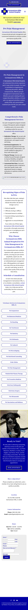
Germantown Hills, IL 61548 (14, 500)
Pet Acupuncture (14, 311)
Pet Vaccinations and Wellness (14, 402)
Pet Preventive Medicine (14, 379)
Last (16, 541)
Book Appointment (13, 4)
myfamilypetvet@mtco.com (16, 514)
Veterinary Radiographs (14, 385)
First (16, 539)
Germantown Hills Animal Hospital (12, 32)
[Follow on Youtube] (17, 600)
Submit (6, 557)
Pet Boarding (14, 322)
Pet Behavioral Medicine (14, 316)
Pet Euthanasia (14, 339)
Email (5, 544)
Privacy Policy (11, 604)
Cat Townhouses (14, 328)
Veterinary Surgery (14, 391)
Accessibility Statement (20, 604)
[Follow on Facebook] (11, 600)
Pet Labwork (14, 345)
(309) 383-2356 (16, 512)
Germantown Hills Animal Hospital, (15, 81)
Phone (5, 546)
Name (5, 537)
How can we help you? (10, 548)
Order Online (14, 362)
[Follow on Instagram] (14, 600)
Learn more (17, 22)
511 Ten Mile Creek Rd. (14, 498)
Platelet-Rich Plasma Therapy (14, 373)
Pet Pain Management (14, 368)
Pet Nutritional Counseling (14, 356)
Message (5, 554)
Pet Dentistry (14, 333)
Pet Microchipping (14, 351)
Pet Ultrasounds (14, 396)
